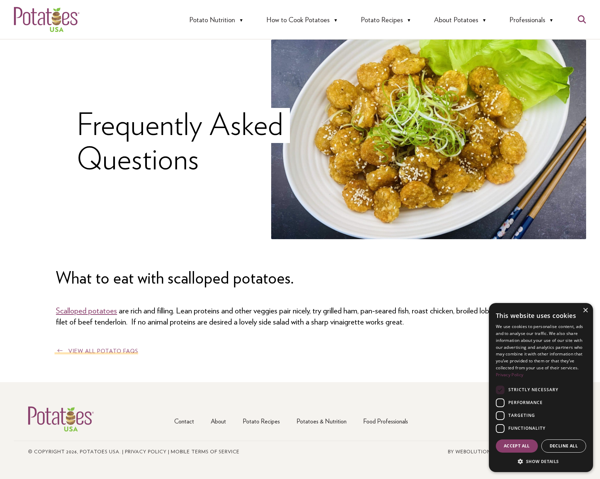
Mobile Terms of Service (205, 451)
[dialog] (541, 387)
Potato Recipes (382, 19)
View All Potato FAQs (103, 350)
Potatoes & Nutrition (322, 421)
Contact (184, 421)
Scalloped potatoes (86, 310)
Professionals (527, 19)
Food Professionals (385, 421)
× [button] (585, 310)
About (218, 421)
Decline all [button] (564, 446)
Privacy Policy (146, 451)
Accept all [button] (517, 446)
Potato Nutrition (212, 19)
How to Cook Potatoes (298, 19)
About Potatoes (456, 19)
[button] (541, 461)
